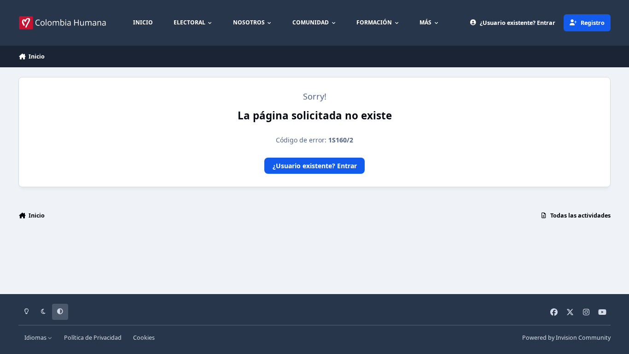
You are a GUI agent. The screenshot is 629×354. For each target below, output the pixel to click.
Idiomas (36, 338)
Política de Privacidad (93, 338)
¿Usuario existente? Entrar (315, 165)
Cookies (144, 338)
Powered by (566, 338)
